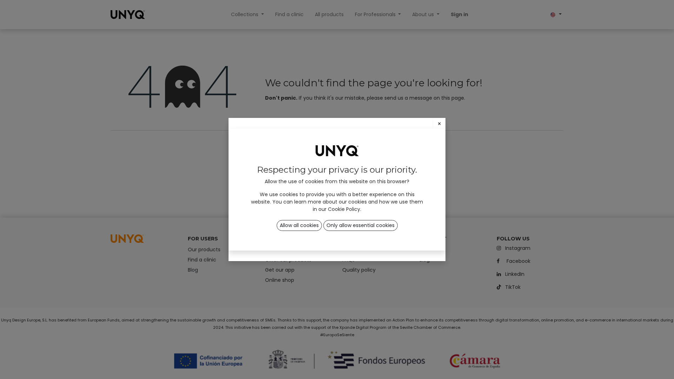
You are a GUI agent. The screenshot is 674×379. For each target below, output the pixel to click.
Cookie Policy (344, 209)
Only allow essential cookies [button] (360, 225)
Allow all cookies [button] (299, 225)
